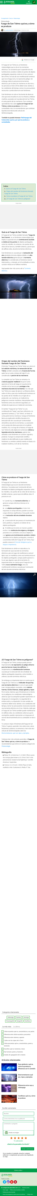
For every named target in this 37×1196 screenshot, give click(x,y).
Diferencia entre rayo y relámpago (26, 1086)
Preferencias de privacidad (9, 1192)
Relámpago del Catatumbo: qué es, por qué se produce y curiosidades (17, 119)
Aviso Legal (5, 1190)
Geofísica (27, 1021)
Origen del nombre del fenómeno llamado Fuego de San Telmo (18, 192)
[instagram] (8, 1182)
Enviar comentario (27, 1149)
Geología (26, 1017)
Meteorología (17, 18)
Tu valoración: (18, 1141)
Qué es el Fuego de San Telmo (16, 188)
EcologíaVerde (4, 18)
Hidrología (11, 1017)
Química (18, 1017)
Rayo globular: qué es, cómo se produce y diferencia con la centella (26, 1066)
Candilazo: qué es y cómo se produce (26, 1097)
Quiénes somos (25, 1187)
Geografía (19, 1021)
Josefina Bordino (9, 30)
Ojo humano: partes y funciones (13, 1052)
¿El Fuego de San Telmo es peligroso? (18, 199)
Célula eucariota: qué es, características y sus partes (19, 1031)
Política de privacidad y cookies (17, 1190)
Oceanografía (10, 1021)
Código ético (30, 1194)
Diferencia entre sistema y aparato (14, 1037)
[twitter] (4, 1182)
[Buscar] (34, 2)
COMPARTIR (29, 3)
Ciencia (10, 18)
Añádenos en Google (29, 60)
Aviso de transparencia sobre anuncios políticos (14, 1194)
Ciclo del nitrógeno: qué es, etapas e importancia (17, 543)
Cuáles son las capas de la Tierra (13, 1040)
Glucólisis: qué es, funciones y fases (14, 1049)
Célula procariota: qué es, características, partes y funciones (18, 1044)
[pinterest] (15, 1182)
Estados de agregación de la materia (14, 1055)
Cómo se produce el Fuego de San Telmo (19, 196)
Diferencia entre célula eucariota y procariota (17, 1034)
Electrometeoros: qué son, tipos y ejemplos (15, 733)
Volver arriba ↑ (18, 1170)
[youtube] (11, 1182)
